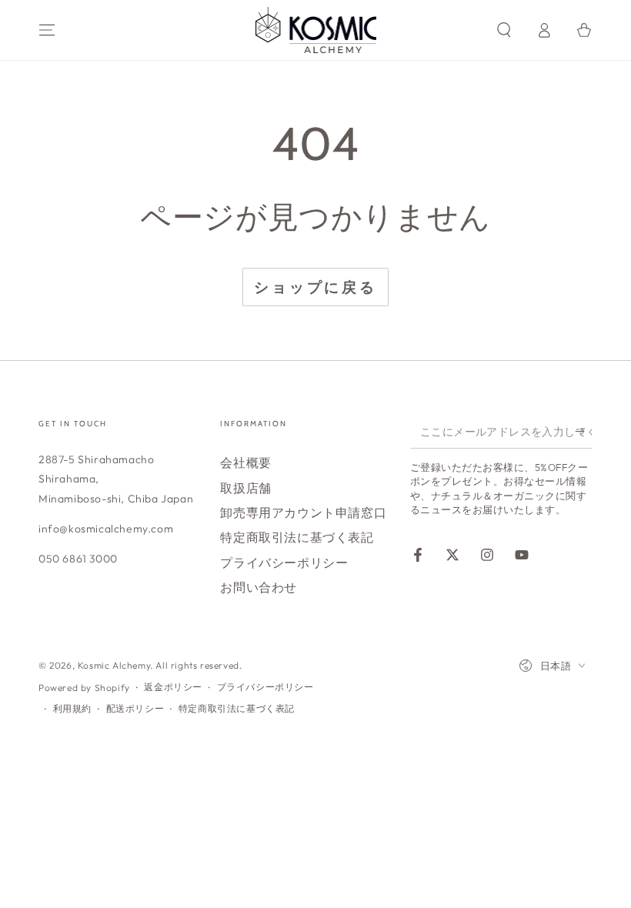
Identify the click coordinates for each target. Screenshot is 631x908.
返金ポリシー (173, 687)
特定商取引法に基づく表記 (296, 537)
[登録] (584, 431)
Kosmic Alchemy (114, 665)
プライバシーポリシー (284, 562)
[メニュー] (47, 30)
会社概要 (245, 462)
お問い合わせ (258, 587)
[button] (504, 30)
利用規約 (72, 708)
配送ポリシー (135, 708)
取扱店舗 (245, 488)
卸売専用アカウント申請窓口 (303, 512)
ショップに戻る (315, 287)
